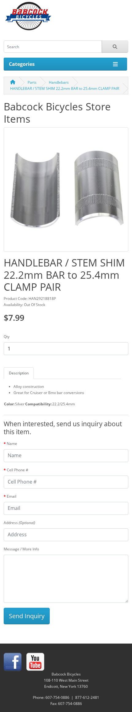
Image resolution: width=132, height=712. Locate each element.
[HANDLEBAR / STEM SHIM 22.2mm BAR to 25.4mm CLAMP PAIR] (66, 191)
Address (19, 522)
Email (11, 496)
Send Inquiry (27, 616)
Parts (32, 82)
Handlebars (59, 82)
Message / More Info (21, 549)
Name (12, 443)
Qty (7, 336)
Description (19, 373)
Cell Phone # (17, 470)
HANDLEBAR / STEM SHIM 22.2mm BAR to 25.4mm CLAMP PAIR (64, 88)
